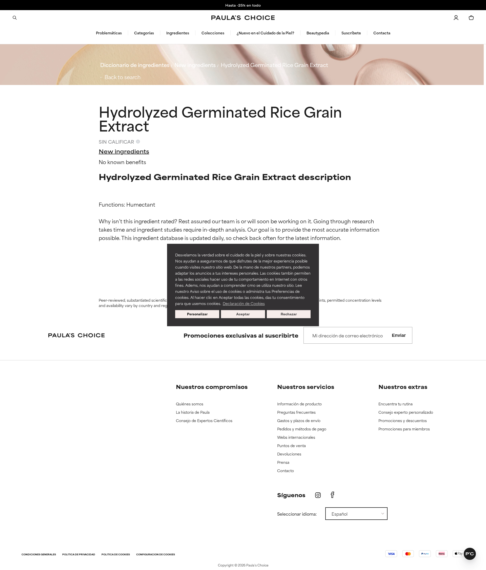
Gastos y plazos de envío (298, 421)
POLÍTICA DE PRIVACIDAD (78, 555)
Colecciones (212, 33)
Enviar (399, 335)
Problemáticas (109, 33)
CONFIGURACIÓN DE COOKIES (155, 555)
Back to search (123, 77)
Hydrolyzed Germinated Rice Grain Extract (274, 64)
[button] (470, 554)
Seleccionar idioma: (297, 514)
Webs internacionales (296, 437)
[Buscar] (14, 17)
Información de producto (299, 404)
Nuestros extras (402, 386)
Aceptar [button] (243, 314)
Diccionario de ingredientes (134, 64)
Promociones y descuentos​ (402, 421)
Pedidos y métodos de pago (301, 429)
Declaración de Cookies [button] (244, 303)
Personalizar (197, 314)
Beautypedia (318, 33)
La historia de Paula (193, 412)
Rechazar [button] (289, 314)
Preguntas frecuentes (296, 412)
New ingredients (195, 64)
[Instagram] (318, 495)
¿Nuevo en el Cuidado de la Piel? (265, 33)
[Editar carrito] (471, 17)
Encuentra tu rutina (395, 404)
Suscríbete (351, 33)
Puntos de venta (291, 446)
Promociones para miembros (404, 429)
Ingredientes (177, 33)
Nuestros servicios (305, 386)
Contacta (381, 33)
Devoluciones (289, 454)
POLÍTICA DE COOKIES (116, 555)
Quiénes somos (189, 404)
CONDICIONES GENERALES (39, 555)
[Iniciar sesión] (456, 17)
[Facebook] (332, 495)
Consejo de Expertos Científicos (204, 421)
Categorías (144, 33)
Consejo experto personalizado (405, 412)
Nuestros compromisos (212, 386)
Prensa (283, 462)
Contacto (285, 471)
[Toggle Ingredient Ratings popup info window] (138, 142)
